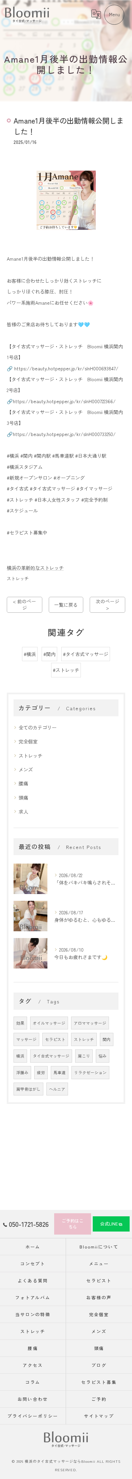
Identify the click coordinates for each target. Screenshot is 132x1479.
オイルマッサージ (49, 1023)
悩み (102, 1056)
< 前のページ (24, 604)
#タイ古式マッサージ (85, 654)
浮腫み (22, 1072)
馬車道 (59, 1072)
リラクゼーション (90, 1072)
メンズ (26, 769)
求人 (23, 811)
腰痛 (23, 783)
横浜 (20, 1056)
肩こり (84, 1056)
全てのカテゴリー (38, 727)
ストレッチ (18, 578)
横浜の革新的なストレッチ (35, 567)
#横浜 (30, 654)
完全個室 (28, 741)
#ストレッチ (66, 670)
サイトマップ (99, 1416)
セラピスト (55, 1039)
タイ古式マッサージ (51, 1056)
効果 (20, 1023)
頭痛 (23, 797)
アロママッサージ (90, 1023)
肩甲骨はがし (28, 1089)
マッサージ (26, 1039)
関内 (107, 1039)
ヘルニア (57, 1089)
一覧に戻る (66, 604)
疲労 (41, 1072)
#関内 (49, 654)
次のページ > (107, 604)
